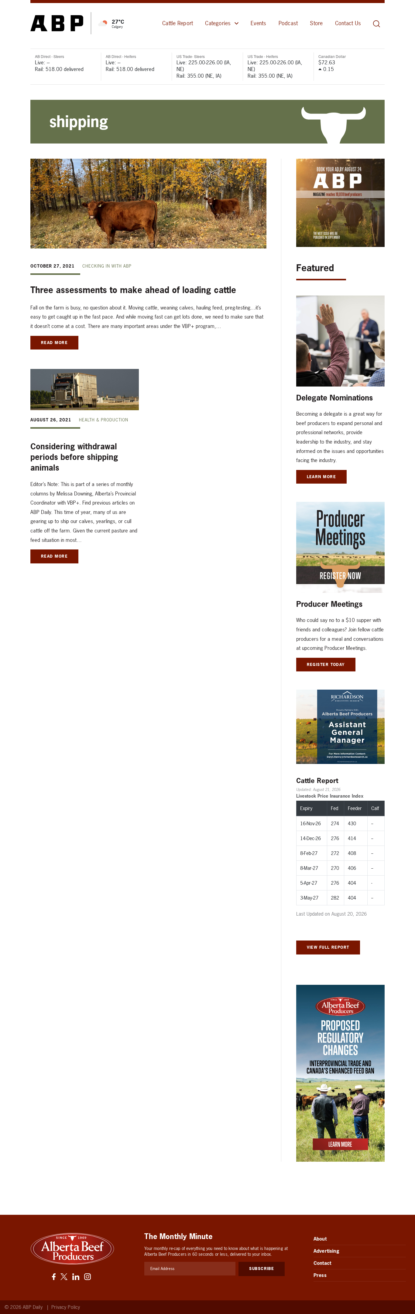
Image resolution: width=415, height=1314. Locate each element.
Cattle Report (177, 23)
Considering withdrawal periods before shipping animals (74, 457)
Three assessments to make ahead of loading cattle (133, 290)
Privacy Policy (65, 1307)
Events (258, 23)
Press (320, 1275)
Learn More (321, 476)
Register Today (326, 664)
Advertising (326, 1251)
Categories (218, 23)
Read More (54, 342)
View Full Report (328, 947)
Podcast (288, 23)
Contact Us (348, 23)
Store (316, 23)
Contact (322, 1263)
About (320, 1238)
